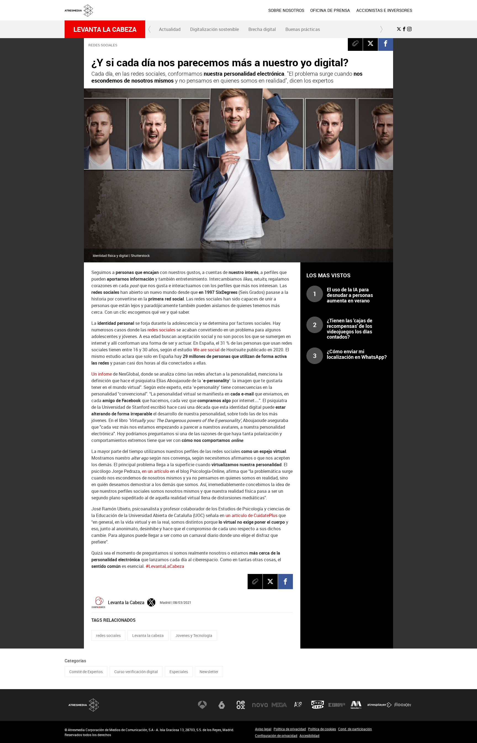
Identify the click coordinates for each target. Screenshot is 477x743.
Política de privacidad (290, 729)
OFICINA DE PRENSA (330, 10)
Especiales (178, 671)
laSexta (221, 705)
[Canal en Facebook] (404, 29)
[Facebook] (385, 43)
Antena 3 (202, 705)
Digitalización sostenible (214, 29)
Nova (260, 705)
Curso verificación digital (136, 671)
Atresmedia (84, 705)
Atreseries (298, 705)
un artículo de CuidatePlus (251, 515)
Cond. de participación (355, 729)
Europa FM (336, 705)
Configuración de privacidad (276, 735)
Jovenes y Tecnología (193, 635)
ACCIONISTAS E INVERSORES (384, 10)
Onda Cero (317, 705)
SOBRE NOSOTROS (286, 10)
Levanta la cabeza (104, 29)
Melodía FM (356, 705)
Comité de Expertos (86, 671)
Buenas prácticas (302, 29)
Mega (279, 705)
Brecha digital (262, 29)
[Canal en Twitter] (399, 29)
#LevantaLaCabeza (165, 566)
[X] (370, 43)
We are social (206, 350)
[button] (149, 29)
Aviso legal (263, 729)
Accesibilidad (309, 735)
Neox (240, 705)
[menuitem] (286, 10)
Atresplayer (379, 705)
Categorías (75, 661)
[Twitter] (151, 602)
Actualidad (170, 29)
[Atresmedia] (240, 14)
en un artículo (155, 471)
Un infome (101, 374)
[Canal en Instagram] (409, 29)
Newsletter (209, 671)
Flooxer (402, 705)
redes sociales (161, 330)
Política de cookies (322, 729)
